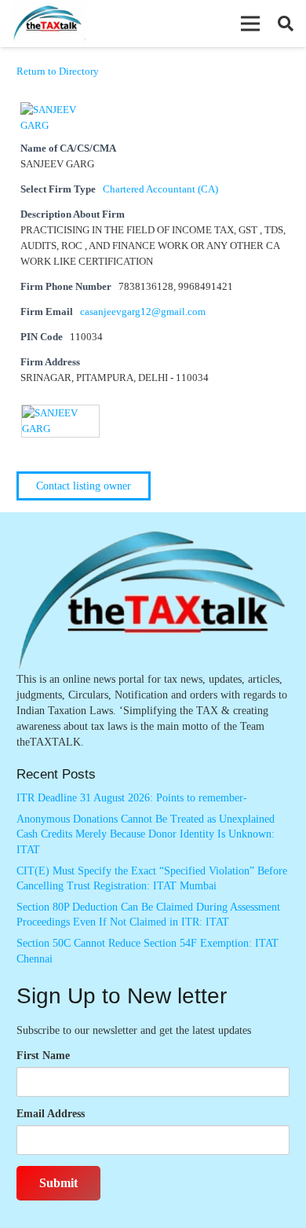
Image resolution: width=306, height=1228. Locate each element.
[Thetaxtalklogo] (48, 24)
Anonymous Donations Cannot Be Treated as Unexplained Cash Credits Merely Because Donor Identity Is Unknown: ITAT (145, 834)
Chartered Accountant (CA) (160, 189)
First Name (43, 1055)
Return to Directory (57, 71)
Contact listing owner (83, 486)
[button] (250, 23)
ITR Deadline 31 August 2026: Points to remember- (131, 798)
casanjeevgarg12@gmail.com (143, 311)
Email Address (50, 1114)
